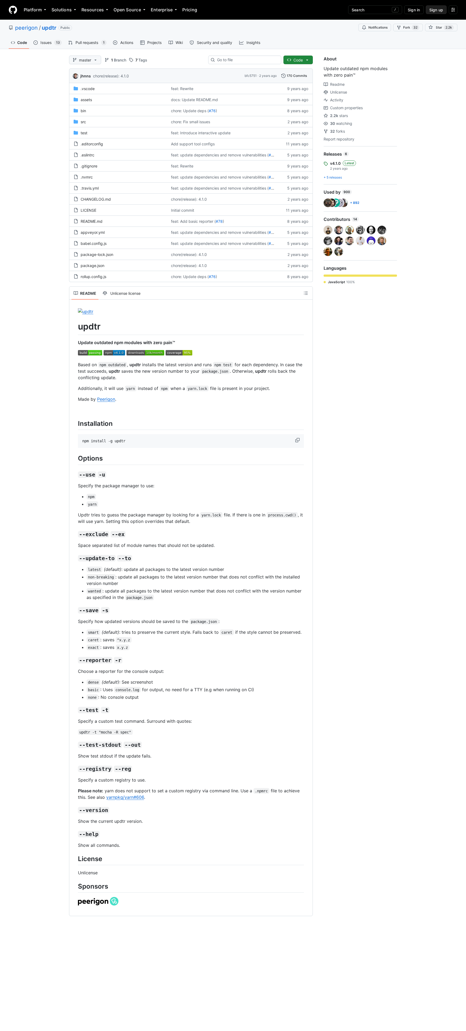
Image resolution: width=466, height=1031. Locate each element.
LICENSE (88, 210)
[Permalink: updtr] (74, 326)
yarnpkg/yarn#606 (125, 797)
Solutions (62, 9)
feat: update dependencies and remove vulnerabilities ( (220, 155)
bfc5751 (251, 76)
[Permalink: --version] (74, 810)
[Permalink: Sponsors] (74, 886)
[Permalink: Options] (74, 458)
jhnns (85, 76)
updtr (49, 28)
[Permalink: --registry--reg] (74, 769)
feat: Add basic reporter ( (193, 221)
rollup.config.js (93, 276)
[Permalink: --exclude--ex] (74, 534)
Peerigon (106, 399)
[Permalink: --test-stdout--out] (74, 745)
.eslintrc (87, 155)
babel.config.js (94, 243)
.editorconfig (92, 144)
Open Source (127, 9)
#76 (212, 110)
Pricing (189, 9)
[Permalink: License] (74, 858)
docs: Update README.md (194, 99)
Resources (92, 9)
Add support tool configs (193, 144)
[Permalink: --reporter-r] (74, 660)
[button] (298, 440)
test (84, 133)
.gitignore (89, 166)
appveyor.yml (93, 232)
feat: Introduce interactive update (201, 133)
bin (83, 110)
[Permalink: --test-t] (74, 710)
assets (86, 99)
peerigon (26, 28)
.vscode (88, 88)
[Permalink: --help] (74, 834)
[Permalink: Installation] (74, 423)
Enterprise (162, 9)
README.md (91, 221)
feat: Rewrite (182, 88)
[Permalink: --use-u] (74, 474)
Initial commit (182, 210)
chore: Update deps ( (190, 110)
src (83, 121)
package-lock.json (97, 254)
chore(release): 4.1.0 (111, 76)
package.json (92, 265)
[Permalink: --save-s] (74, 610)
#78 (219, 221)
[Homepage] (13, 9)
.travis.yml (90, 188)
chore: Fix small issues (190, 121)
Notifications (378, 27)
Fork (410, 27)
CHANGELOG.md (96, 199)
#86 (272, 155)
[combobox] (247, 60)
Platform (33, 9)
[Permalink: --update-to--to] (74, 558)
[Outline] (305, 293)
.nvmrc (87, 177)
